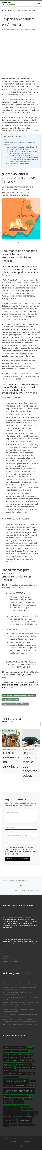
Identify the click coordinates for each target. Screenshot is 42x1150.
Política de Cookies (9, 959)
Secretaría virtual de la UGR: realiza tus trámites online (21, 1002)
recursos (25, 1105)
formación (32, 1085)
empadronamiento (16, 1081)
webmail (14, 1125)
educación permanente (11, 1076)
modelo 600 (18, 1098)
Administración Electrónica (14, 1048)
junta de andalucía (19, 1091)
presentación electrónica (11, 1105)
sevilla (33, 1113)
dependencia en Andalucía (14, 1073)
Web (8, 842)
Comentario (12, 812)
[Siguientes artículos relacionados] (38, 724)
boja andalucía (14, 1057)
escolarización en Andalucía (15, 1085)
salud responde (27, 1109)
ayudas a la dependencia (14, 1054)
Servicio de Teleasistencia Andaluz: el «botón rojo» (19, 1024)
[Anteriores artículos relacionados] (34, 724)
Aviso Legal (7, 956)
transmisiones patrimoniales (24, 1116)
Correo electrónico (16, 835)
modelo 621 (28, 1098)
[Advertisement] (21, 54)
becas (29, 1054)
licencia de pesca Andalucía (20, 1096)
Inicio (3, 10)
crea (32, 1067)
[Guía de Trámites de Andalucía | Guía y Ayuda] (8, 3)
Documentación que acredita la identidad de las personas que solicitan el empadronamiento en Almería (23, 153)
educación (31, 1073)
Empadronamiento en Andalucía (16, 685)
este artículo (7, 687)
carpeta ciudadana (12, 1060)
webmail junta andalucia (27, 1125)
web (6, 1125)
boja (5, 1057)
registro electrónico (12, 1109)
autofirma (24, 1051)
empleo (33, 1081)
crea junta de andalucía (11, 1070)
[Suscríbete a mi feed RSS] (21, 1146)
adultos (30, 1047)
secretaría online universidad (15, 1113)
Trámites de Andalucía (11, 29)
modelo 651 (7, 1102)
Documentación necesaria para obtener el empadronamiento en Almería (22, 148)
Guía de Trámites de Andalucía (21, 1139)
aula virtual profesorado (11, 1051)
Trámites (9, 10)
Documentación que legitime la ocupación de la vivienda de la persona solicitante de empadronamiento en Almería (24, 159)
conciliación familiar (22, 1064)
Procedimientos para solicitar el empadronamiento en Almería (18, 165)
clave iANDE (8, 1064)
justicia (6, 1096)
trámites (10, 1120)
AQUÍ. (23, 610)
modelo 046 (7, 1098)
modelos (18, 1102)
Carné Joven (26, 1057)
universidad (25, 1120)
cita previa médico (27, 1060)
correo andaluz (8, 1067)
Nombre (10, 827)
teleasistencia (8, 1116)
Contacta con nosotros (10, 962)
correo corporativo (22, 1067)
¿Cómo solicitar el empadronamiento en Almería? (19, 143)
